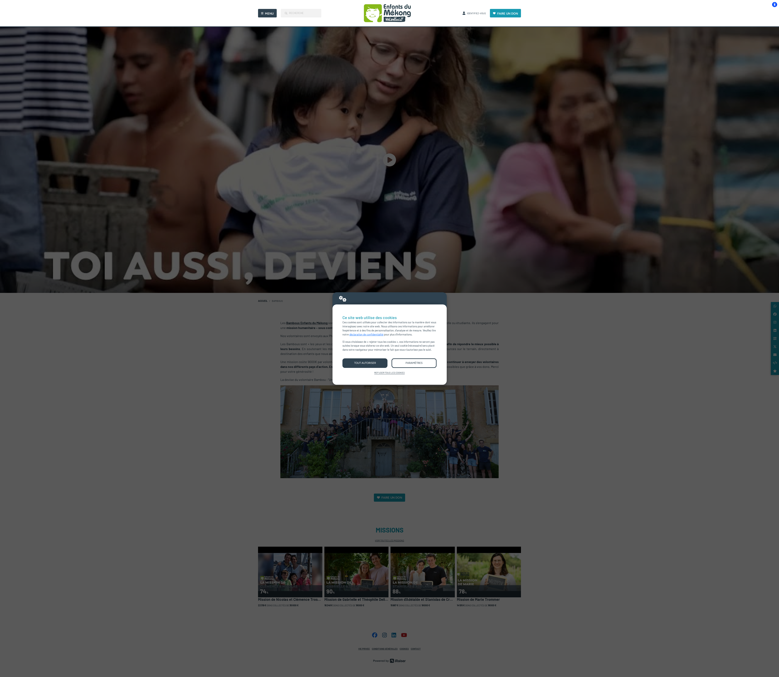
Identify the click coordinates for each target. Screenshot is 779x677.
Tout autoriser (365, 362)
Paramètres (414, 362)
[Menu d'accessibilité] (774, 4)
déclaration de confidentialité (366, 334)
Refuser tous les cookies (389, 372)
